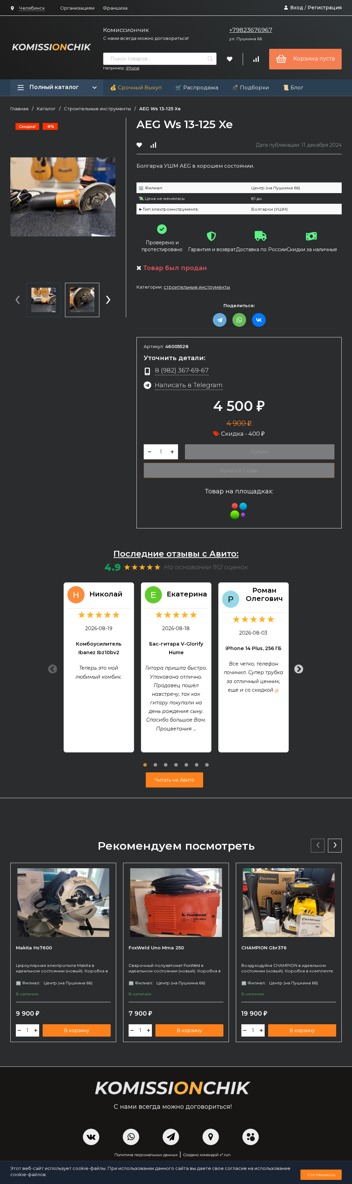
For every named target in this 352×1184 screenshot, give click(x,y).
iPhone (132, 68)
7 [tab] (207, 761)
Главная (19, 109)
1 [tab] (145, 761)
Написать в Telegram (189, 385)
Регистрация (325, 7)
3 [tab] (165, 761)
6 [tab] (196, 761)
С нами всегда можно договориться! (146, 38)
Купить (259, 452)
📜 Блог (293, 87)
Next (297, 667)
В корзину (76, 1030)
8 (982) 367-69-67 (182, 370)
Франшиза (115, 8)
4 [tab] (176, 761)
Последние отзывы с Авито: (176, 554)
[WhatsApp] (239, 320)
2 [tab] (155, 761)
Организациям (77, 8)
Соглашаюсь (321, 1174)
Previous (50, 667)
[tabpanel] (99, 667)
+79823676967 (250, 29)
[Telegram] (220, 320)
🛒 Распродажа (196, 87)
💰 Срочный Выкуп (136, 87)
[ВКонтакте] (259, 320)
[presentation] (19, 197)
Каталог (46, 109)
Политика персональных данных (146, 1154)
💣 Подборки (250, 87)
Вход (296, 7)
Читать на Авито (174, 780)
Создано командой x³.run (207, 1154)
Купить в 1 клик (239, 471)
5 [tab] (186, 761)
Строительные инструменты (97, 109)
